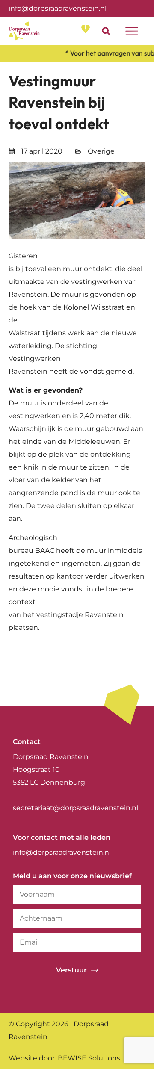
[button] (105, 31)
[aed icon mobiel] (85, 29)
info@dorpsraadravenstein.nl (58, 8)
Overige (101, 151)
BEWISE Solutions (89, 1058)
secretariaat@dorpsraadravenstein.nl (75, 808)
